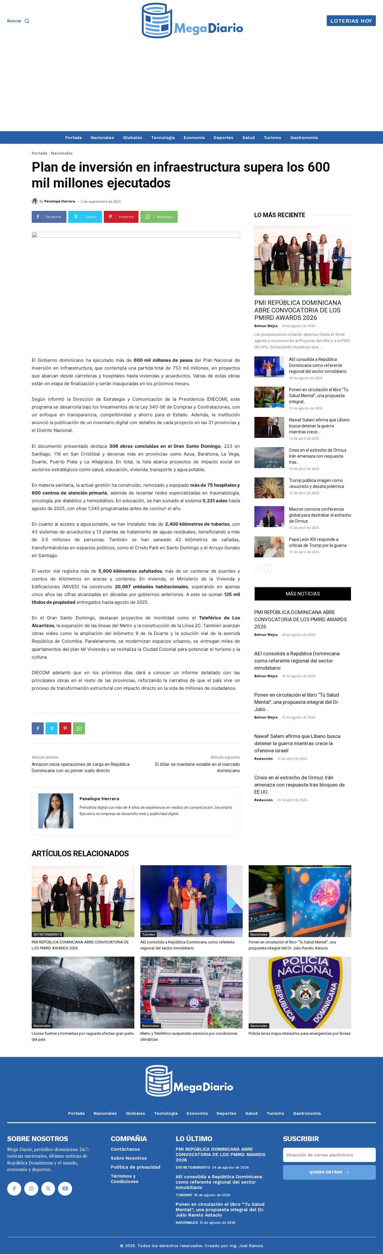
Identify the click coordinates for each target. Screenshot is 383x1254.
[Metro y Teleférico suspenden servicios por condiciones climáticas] (191, 992)
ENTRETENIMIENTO (48, 934)
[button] (19, 20)
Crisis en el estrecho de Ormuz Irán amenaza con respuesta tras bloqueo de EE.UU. (299, 785)
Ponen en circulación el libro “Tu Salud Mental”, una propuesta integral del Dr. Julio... (296, 702)
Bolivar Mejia (266, 325)
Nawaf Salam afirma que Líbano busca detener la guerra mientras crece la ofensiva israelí (297, 743)
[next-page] (267, 568)
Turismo (148, 934)
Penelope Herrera (59, 201)
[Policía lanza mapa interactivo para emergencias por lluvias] (300, 992)
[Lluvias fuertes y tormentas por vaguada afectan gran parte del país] (83, 992)
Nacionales (62, 153)
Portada (39, 153)
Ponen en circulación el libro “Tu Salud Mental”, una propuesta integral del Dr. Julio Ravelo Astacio (220, 1210)
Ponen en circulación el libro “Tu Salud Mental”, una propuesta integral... (318, 395)
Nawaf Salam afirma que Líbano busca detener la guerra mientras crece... (319, 426)
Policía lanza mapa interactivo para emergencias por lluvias (299, 1033)
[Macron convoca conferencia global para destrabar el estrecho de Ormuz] (269, 516)
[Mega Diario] (192, 20)
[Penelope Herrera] (35, 201)
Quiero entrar (325, 1172)
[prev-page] (258, 568)
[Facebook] (38, 728)
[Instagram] (31, 1189)
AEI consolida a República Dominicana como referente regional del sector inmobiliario (317, 365)
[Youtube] (65, 1189)
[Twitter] (51, 728)
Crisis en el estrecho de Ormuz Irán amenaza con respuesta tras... (317, 456)
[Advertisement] (191, 86)
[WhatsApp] (79, 728)
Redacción (263, 758)
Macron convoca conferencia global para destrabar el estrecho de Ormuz (320, 515)
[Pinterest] (65, 728)
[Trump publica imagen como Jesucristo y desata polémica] (269, 487)
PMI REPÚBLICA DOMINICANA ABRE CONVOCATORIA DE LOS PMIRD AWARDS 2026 (297, 310)
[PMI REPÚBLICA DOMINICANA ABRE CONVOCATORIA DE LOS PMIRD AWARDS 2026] (302, 260)
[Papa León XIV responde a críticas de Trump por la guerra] (269, 546)
